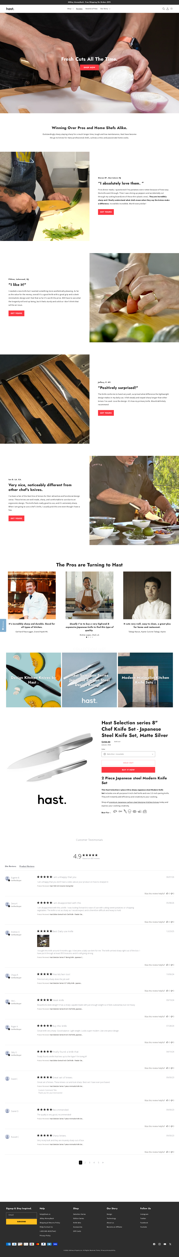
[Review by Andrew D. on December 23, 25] (43, 941)
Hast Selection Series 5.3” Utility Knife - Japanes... (66, 983)
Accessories (77, 1227)
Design (109, 1214)
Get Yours (106, 212)
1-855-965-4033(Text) (48, 1231)
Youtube (143, 1227)
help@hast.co (45, 1214)
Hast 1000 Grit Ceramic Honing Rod (61, 886)
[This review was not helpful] (171, 893)
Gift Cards (77, 1231)
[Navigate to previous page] (76, 1163)
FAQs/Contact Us (46, 1227)
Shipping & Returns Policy (50, 1223)
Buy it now (128, 770)
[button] (70, 8)
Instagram (144, 1214)
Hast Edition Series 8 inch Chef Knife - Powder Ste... (66, 914)
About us (110, 1223)
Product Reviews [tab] (26, 866)
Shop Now (89, 67)
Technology (111, 1218)
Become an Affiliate (114, 1227)
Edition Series (78, 1218)
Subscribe (21, 1221)
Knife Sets (77, 1223)
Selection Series (79, 1214)
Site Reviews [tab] (10, 866)
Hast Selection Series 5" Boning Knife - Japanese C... (66, 957)
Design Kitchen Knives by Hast (33, 680)
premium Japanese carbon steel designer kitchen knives (134, 802)
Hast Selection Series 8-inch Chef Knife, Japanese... (66, 1009)
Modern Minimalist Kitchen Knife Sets (145, 680)
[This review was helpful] (167, 893)
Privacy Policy (45, 1235)
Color (103, 749)
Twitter (143, 1218)
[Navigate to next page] (102, 1163)
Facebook (144, 1223)
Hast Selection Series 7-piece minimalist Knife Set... (66, 1086)
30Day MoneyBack (47, 1218)
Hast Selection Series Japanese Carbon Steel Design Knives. (89, 680)
